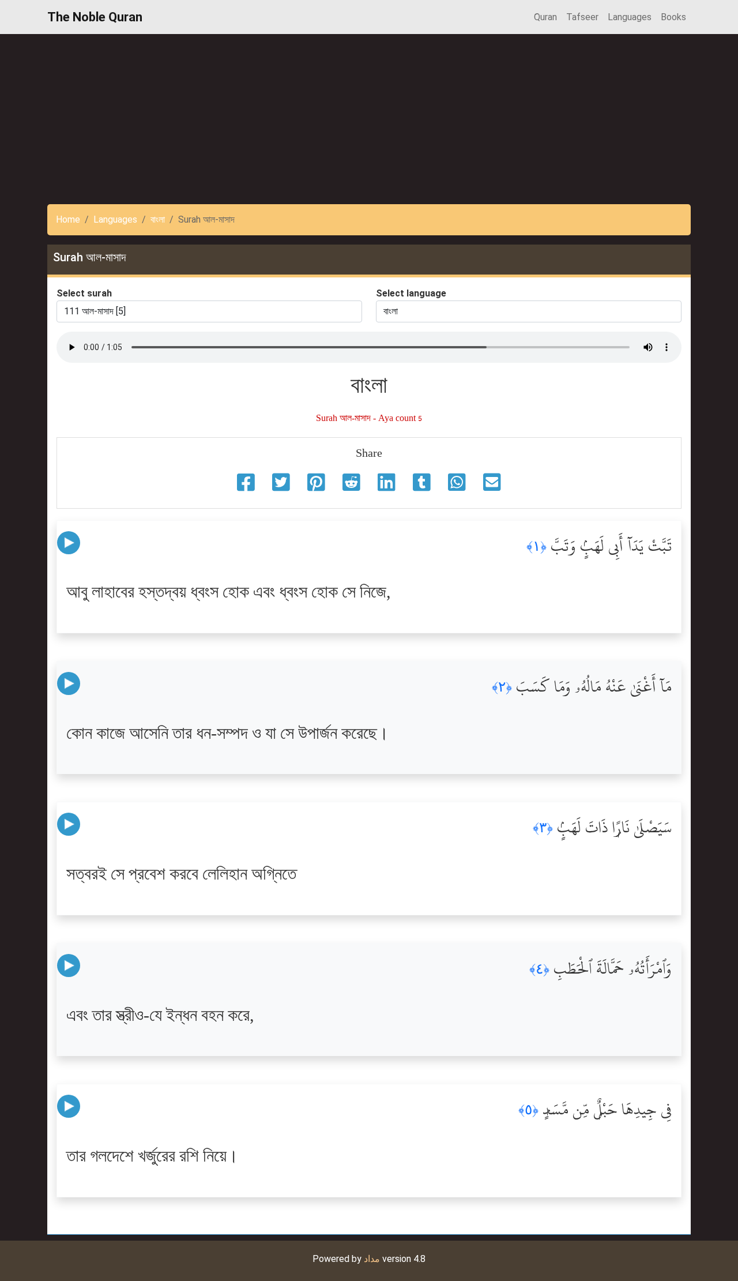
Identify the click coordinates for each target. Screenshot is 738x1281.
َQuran (545, 17)
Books (673, 17)
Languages (630, 17)
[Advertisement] (346, 115)
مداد (372, 1258)
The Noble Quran (94, 17)
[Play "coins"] (68, 542)
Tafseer (582, 17)
